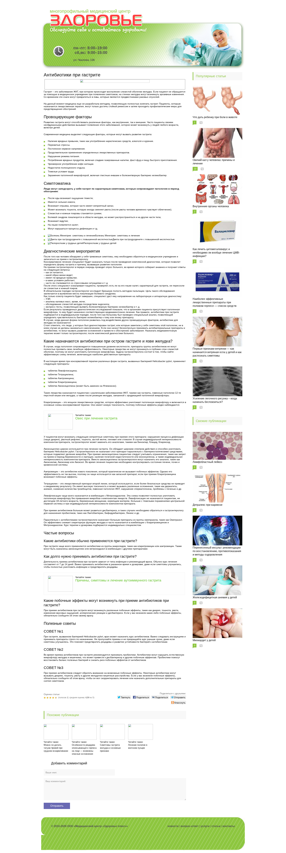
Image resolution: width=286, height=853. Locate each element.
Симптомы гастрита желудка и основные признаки (110, 748)
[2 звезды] (48, 698)
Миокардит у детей (204, 640)
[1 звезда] (45, 698)
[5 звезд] (56, 698)
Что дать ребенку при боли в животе (215, 117)
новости (173, 826)
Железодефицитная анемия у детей (215, 597)
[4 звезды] (53, 698)
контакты (228, 826)
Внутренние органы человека (211, 206)
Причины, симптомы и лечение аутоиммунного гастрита (118, 580)
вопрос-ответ (190, 826)
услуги (205, 826)
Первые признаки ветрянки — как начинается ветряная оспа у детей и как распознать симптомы (217, 352)
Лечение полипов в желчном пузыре (137, 746)
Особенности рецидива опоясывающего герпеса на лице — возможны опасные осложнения (84, 749)
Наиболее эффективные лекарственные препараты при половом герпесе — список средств (215, 302)
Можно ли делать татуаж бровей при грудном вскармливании (56, 748)
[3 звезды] (50, 698)
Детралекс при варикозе (207, 504)
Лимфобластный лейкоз (207, 462)
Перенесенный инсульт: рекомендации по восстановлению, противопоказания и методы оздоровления (217, 551)
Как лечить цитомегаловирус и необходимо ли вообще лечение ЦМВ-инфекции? (216, 252)
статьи (216, 826)
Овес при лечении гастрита (96, 418)
